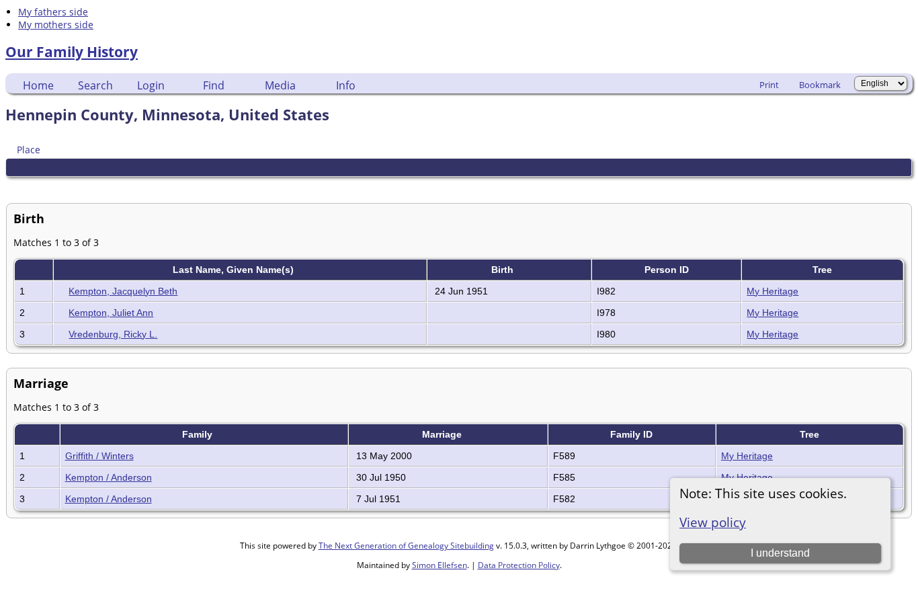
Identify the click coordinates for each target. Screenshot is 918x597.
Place (28, 149)
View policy (712, 522)
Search (95, 85)
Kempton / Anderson (108, 477)
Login (151, 85)
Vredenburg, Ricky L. (113, 334)
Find (213, 85)
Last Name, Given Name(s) (234, 269)
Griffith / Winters (99, 455)
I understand (780, 553)
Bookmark (820, 85)
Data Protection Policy (519, 565)
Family (198, 434)
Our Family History (71, 51)
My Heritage (772, 291)
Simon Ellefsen (439, 565)
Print (769, 85)
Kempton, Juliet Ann (111, 312)
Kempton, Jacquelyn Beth (123, 291)
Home (38, 85)
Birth (503, 269)
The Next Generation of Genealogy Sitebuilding (406, 545)
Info (346, 85)
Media (280, 85)
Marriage (443, 434)
